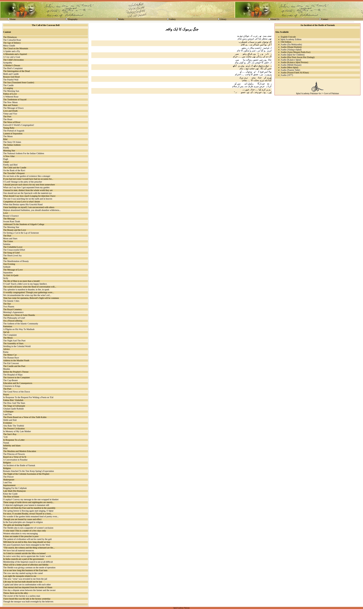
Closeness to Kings (11, 386)
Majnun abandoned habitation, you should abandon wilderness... (32, 210)
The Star (7, 304)
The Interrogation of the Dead (16, 71)
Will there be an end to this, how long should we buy (26, 542)
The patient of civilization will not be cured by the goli (27, 539)
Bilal (5, 139)
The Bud (7, 235)
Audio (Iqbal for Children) (292, 54)
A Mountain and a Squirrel (15, 54)
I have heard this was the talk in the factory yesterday (26, 599)
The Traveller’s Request (14, 173)
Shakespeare (8, 479)
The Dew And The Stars (14, 403)
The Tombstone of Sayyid (14, 99)
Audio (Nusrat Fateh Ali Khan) (295, 72)
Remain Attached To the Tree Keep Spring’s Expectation (28, 471)
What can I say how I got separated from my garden (26, 187)
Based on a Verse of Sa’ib (14, 457)
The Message (9, 218)
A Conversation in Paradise (15, 460)
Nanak (6, 443)
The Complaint (10, 335)
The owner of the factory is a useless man (21, 596)
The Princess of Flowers (14, 454)
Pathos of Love (10, 94)
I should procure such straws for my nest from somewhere (29, 184)
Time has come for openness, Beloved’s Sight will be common (31, 298)
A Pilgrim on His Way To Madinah (18, 329)
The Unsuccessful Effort (14, 250)
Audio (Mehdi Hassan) (291, 65)
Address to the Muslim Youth (16, 360)
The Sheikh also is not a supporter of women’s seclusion (28, 528)
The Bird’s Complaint (13, 68)
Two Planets (8, 306)
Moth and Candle (11, 74)
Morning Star (9, 150)
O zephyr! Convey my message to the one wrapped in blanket (30, 499)
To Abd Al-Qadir (10, 275)
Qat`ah (6, 332)
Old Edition (286, 42)
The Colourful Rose (12, 40)
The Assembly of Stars (13, 343)
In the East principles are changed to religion (23, 522)
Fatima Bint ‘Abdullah (13, 400)
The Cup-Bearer (10, 380)
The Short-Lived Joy (12, 255)
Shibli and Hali (10, 420)
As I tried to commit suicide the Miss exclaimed (24, 553)
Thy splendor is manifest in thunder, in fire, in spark (26, 289)
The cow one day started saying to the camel (23, 573)
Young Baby (8, 128)
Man (5, 258)
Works (121, 19)
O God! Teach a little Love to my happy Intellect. (25, 284)
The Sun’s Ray (9, 434)
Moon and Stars (10, 238)
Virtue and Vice (10, 113)
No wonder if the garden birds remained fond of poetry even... (31, 516)
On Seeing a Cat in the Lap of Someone (21, 233)
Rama (5, 352)
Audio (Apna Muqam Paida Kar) (295, 52)
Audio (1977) (287, 75)
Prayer (6, 394)
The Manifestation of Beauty (16, 261)
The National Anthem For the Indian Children (23, 153)
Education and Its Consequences (17, 383)
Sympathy (7, 62)
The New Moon (10, 102)
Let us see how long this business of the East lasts (25, 570)
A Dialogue (8, 411)
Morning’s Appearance (13, 312)
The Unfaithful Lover (12, 247)
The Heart (7, 119)
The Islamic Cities (11, 301)
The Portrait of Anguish (13, 130)
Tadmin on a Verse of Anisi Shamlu (19, 315)
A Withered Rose (10, 96)
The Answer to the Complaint (16, 377)
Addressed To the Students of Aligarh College (23, 224)
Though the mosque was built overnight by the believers (28, 601)
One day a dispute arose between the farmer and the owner (29, 590)
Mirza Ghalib (9, 45)
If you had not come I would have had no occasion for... (28, 179)
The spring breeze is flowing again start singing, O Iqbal (28, 511)
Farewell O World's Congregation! (18, 125)
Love (5, 213)
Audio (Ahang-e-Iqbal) (291, 49)
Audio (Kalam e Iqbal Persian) (294, 62)
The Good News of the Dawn (16, 391)
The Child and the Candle (14, 167)
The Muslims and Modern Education (19, 451)
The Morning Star (11, 227)
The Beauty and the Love (14, 230)
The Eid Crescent (11, 363)
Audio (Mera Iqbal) (289, 67)
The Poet (7, 116)
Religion (7, 462)
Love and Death (10, 111)
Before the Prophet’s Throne (16, 372)
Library (223, 19)
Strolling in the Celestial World (17, 346)
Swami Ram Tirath (11, 221)
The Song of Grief (11, 252)
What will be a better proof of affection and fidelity (25, 564)
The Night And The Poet (14, 340)
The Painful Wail (10, 79)
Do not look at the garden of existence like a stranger (26, 176)
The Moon (8, 136)
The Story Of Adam (12, 142)
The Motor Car (10, 355)
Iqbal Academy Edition (291, 39)
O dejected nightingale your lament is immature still (26, 505)
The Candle (8, 85)
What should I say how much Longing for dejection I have (29, 196)
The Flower (8, 477)
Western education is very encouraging (20, 533)
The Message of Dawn (13, 108)
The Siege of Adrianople (14, 406)
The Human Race (11, 357)
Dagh (5, 159)
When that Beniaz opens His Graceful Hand (23, 204)
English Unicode (288, 37)
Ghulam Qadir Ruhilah (13, 408)
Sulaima (6, 244)
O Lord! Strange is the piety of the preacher (22, 182)
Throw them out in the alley (15, 593)
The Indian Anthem (12, 145)
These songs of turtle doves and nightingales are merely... (28, 502)
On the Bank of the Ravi (14, 170)
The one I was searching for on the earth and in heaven (27, 199)
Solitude (6, 267)
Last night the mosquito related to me (19, 576)
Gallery (172, 19)
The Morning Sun (11, 91)
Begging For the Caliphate (15, 488)
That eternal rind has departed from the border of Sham (27, 587)
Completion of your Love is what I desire (21, 201)
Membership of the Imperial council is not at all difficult (28, 562)
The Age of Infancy (12, 43)
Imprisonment (9, 485)
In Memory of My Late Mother (17, 431)
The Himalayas (10, 37)
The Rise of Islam (11, 496)
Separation (8, 272)
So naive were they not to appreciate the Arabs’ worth (27, 556)
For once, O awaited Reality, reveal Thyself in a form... (27, 513)
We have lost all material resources (18, 550)
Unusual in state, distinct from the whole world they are (28, 190)
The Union (8, 241)
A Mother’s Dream (11, 65)
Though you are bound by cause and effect (22, 519)
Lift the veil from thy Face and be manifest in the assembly (29, 508)
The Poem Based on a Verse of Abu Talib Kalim (24, 417)
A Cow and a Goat (11, 57)
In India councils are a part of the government (23, 559)
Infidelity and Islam (11, 445)
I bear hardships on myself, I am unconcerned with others (28, 207)
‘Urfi (5, 437)
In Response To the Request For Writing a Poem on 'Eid (28, 397)
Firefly (6, 148)
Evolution (7, 423)
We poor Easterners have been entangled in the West (26, 545)
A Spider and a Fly (11, 51)
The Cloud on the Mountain (15, 48)
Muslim (6, 369)
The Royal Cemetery (12, 309)
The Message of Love (13, 269)
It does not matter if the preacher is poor (21, 536)
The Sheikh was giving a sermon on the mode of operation (29, 567)
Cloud (6, 162)
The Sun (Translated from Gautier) (18, 82)
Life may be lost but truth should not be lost (22, 581)
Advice (6, 349)
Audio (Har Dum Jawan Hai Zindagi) (298, 57)
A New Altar (9, 156)
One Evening (9, 264)
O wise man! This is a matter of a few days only (24, 530)
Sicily (5, 278)
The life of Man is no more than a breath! (21, 281)
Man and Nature (10, 105)
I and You (7, 414)
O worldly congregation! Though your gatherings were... (28, 292)
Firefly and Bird (10, 165)
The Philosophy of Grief (14, 318)
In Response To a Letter (14, 440)
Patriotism (7, 326)
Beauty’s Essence (11, 216)
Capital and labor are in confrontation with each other (27, 584)
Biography (73, 19)
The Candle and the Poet (14, 366)
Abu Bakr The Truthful (13, 425)
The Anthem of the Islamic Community (20, 323)
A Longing (8, 88)
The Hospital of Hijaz (13, 374)
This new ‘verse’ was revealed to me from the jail (25, 579)
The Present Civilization (14, 428)
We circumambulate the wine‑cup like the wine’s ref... (27, 295)
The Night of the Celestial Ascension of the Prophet (26, 474)
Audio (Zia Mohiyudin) (291, 44)
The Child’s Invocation (13, 60)
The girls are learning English (16, 525)
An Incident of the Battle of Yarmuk (19, 465)
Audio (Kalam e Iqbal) (291, 60)
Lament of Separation (12, 133)
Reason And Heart (11, 77)
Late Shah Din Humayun (14, 491)
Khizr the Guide (10, 494)
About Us (274, 19)
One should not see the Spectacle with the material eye (27, 193)
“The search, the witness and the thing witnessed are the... (29, 547)
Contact (324, 19)
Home (13, 19)
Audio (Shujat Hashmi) (291, 47)
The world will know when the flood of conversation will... (29, 286)
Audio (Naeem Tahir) (290, 70)
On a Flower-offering (12, 321)
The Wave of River (11, 122)
